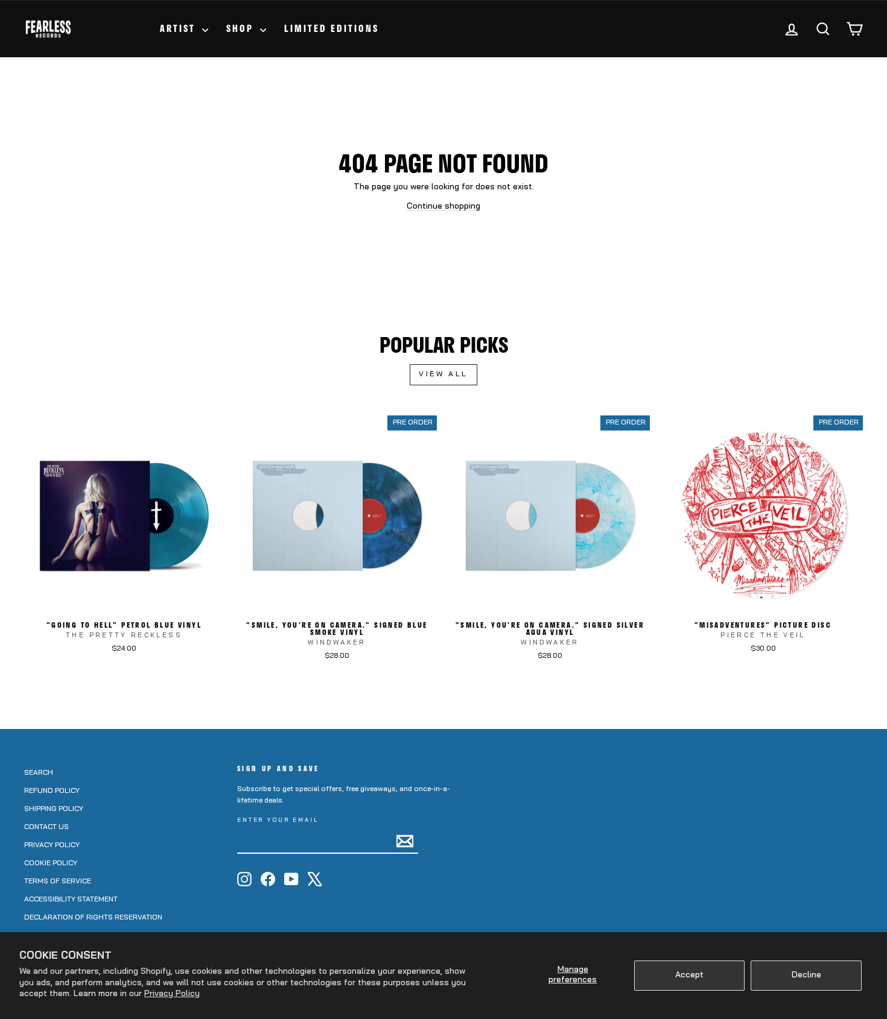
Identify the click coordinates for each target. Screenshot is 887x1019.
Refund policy (52, 791)
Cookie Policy (50, 863)
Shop (241, 28)
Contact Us (46, 827)
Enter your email (278, 820)
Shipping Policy (53, 809)
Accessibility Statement (71, 899)
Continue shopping (443, 206)
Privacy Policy (172, 993)
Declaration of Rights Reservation (93, 917)
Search (38, 773)
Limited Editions (331, 28)
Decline (806, 975)
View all (443, 374)
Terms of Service (57, 881)
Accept (689, 975)
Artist (179, 28)
